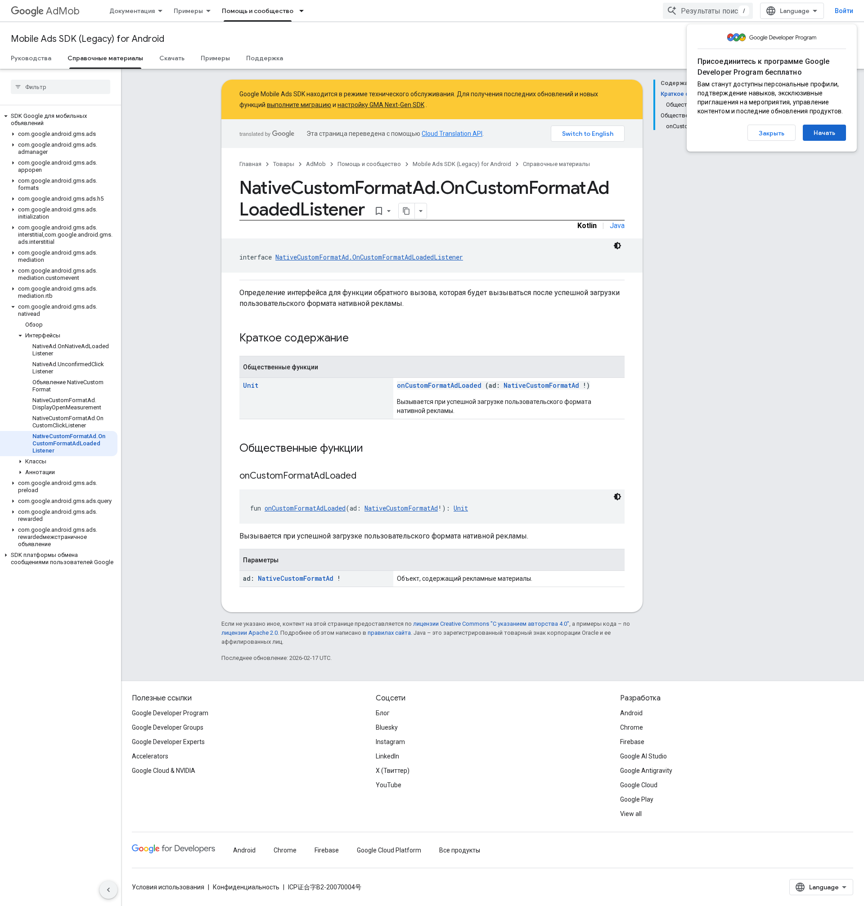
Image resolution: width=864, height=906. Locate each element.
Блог (383, 713)
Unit (250, 385)
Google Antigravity (646, 770)
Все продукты (459, 850)
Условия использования (168, 887)
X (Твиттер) (393, 770)
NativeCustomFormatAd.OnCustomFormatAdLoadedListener (369, 257)
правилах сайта (389, 632)
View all (631, 813)
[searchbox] (60, 87)
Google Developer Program (170, 713)
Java (617, 225)
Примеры (188, 11)
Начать (824, 133)
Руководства (31, 58)
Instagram (390, 741)
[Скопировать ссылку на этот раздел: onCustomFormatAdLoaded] (368, 476)
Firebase (632, 741)
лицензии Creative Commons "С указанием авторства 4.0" (491, 623)
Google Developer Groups (167, 727)
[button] (58, 120)
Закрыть (771, 133)
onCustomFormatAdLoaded (439, 385)
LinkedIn (387, 756)
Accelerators (150, 756)
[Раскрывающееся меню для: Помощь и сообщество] (304, 11)
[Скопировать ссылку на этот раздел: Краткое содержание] (360, 338)
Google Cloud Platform (389, 850)
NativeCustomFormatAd (541, 385)
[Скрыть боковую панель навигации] (108, 890)
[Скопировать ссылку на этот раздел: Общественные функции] (375, 449)
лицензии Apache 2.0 (249, 632)
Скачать (171, 58)
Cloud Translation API (452, 133)
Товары (283, 164)
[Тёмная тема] (617, 245)
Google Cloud (638, 785)
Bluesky (387, 727)
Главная (250, 164)
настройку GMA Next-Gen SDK (381, 104)
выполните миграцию (299, 104)
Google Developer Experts (168, 741)
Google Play (636, 799)
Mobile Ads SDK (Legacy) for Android (87, 39)
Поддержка (264, 58)
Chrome (631, 727)
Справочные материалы (105, 58)
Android (631, 713)
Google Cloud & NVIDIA (163, 770)
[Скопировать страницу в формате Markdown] (407, 211)
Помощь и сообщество (257, 11)
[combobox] (708, 11)
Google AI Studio (643, 756)
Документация (132, 11)
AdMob (63, 11)
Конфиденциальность (246, 887)
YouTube (388, 785)
